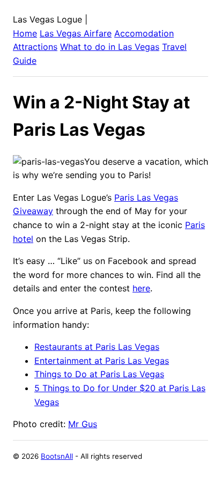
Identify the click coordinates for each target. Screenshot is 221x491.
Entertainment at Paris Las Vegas (101, 360)
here (141, 288)
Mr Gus (82, 424)
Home (25, 33)
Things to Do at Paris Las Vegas (99, 374)
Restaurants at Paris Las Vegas (96, 346)
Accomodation (144, 33)
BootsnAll (57, 456)
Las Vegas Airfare (76, 33)
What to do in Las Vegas (109, 46)
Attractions (35, 46)
